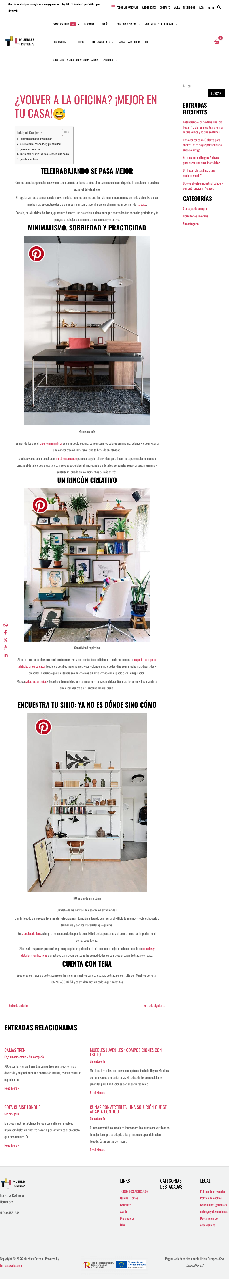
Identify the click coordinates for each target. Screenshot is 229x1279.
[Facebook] (5, 632)
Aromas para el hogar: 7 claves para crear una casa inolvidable (201, 160)
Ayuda (123, 1211)
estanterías (40, 681)
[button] (219, 7)
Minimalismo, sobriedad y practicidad (40, 144)
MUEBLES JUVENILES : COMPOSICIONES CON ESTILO (126, 1052)
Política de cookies (211, 1197)
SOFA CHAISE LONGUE (22, 1107)
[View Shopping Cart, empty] (216, 42)
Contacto (125, 1204)
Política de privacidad (213, 1191)
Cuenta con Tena (29, 159)
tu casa (142, 204)
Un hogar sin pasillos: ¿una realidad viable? (199, 173)
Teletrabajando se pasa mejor (35, 138)
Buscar (187, 85)
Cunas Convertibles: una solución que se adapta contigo (128, 1109)
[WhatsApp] (5, 624)
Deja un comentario (15, 1056)
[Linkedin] (5, 654)
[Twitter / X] (5, 639)
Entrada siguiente (156, 1005)
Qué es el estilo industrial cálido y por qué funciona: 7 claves (203, 186)
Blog (122, 1224)
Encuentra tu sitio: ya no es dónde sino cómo (44, 154)
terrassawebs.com (11, 1265)
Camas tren (14, 1049)
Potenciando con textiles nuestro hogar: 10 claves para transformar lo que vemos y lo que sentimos (203, 126)
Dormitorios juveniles (195, 215)
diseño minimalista (51, 443)
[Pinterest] (5, 647)
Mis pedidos (127, 1218)
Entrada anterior (17, 1005)
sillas (28, 681)
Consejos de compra (195, 208)
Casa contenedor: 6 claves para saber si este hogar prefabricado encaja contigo (202, 144)
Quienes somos (129, 1197)
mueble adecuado (66, 458)
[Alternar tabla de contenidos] (64, 132)
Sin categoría (36, 1056)
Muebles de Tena (31, 933)
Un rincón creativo (30, 149)
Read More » (11, 1087)
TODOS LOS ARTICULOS (134, 1191)
